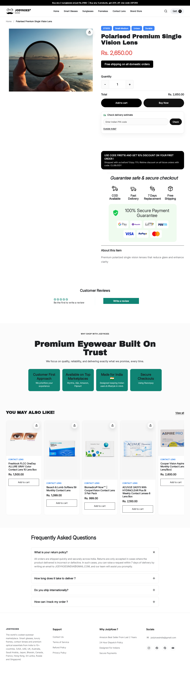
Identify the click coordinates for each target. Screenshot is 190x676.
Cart (177, 11)
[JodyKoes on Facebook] (157, 648)
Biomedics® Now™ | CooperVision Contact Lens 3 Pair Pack (99, 490)
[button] (51, 60)
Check (176, 122)
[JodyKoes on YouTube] (173, 648)
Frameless (103, 11)
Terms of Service (61, 642)
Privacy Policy (59, 652)
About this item (111, 250)
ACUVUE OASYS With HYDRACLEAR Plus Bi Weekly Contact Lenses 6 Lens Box (136, 492)
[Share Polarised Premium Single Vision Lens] (89, 32)
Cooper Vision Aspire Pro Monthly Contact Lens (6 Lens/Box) (174, 466)
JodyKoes (12, 629)
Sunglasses (87, 11)
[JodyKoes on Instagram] (149, 648)
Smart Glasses (71, 11)
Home (56, 11)
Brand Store (136, 11)
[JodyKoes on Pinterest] (165, 648)
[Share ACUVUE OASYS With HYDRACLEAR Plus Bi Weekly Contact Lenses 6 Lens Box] (150, 425)
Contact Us (58, 637)
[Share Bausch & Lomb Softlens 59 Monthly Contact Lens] (74, 425)
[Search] (165, 11)
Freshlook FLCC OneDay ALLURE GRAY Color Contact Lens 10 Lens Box (22, 466)
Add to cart (121, 102)
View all (179, 412)
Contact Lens (119, 11)
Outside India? (109, 129)
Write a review (121, 300)
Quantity (106, 76)
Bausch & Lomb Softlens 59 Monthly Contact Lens (61, 489)
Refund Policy (59, 647)
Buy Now (164, 102)
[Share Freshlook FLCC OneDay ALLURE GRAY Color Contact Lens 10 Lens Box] (36, 425)
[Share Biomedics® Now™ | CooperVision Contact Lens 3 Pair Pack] (112, 425)
